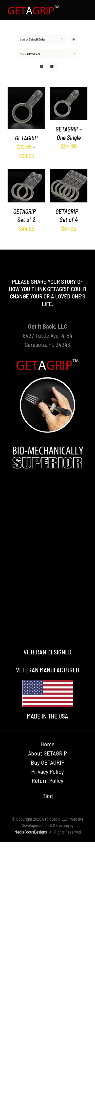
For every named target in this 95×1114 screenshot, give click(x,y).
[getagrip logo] (34, 8)
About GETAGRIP (47, 753)
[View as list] (52, 66)
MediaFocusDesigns (30, 831)
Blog (47, 795)
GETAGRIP (26, 138)
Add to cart (67, 101)
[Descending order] (74, 39)
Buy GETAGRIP (47, 762)
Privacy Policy (47, 771)
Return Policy (47, 780)
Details (26, 117)
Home (47, 744)
